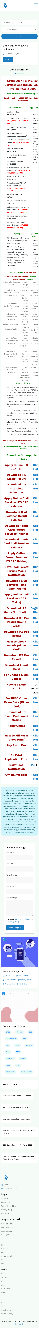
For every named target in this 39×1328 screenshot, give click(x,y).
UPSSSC (19, 1032)
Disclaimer (5, 1213)
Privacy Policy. (14, 922)
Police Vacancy (26, 1072)
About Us (5, 1199)
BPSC (8, 1032)
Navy (7, 1052)
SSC (7, 1045)
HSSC (8, 1065)
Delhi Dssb (10, 1058)
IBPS (24, 1038)
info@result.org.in (12, 1188)
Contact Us (5, 1202)
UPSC (17, 1045)
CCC (30, 1032)
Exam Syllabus (25, 980)
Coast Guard (10, 1072)
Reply (7, 60)
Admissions (23, 984)
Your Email (10, 864)
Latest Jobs (9, 976)
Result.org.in (19, 1324)
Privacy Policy (6, 1210)
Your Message (11, 898)
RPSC (18, 1052)
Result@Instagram (8, 1231)
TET (18, 1065)
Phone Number (12, 875)
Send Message (14, 928)
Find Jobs (19, 36)
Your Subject (10, 886)
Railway (23, 1058)
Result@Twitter (7, 1224)
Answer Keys (10, 984)
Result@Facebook (8, 1227)
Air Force (29, 1045)
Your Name (10, 852)
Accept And (20, 920)
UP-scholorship (11, 1038)
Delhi (7, 1185)
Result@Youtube (7, 1235)
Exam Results (10, 980)
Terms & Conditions (22, 919)
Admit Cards (23, 976)
